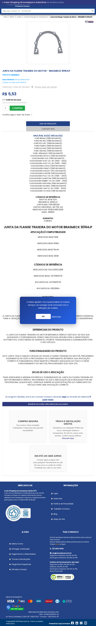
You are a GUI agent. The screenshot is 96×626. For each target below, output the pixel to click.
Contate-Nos (48, 129)
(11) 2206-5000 (58, 549)
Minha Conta (17, 544)
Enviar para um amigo (46, 87)
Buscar (92, 11)
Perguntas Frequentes (21, 564)
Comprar (17, 108)
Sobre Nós (58, 498)
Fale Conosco (71, 532)
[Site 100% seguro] (15, 610)
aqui (64, 396)
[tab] (48, 123)
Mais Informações (48, 123)
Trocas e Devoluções (21, 559)
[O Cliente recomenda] (25, 513)
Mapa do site (59, 519)
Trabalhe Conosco (62, 509)
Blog (55, 514)
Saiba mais (56, 316)
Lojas (56, 493)
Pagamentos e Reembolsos (24, 554)
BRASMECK (15, 75)
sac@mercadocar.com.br (62, 553)
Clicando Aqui (68, 438)
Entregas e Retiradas (21, 549)
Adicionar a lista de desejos (16, 87)
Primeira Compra (19, 569)
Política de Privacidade (63, 503)
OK (43, 316)
